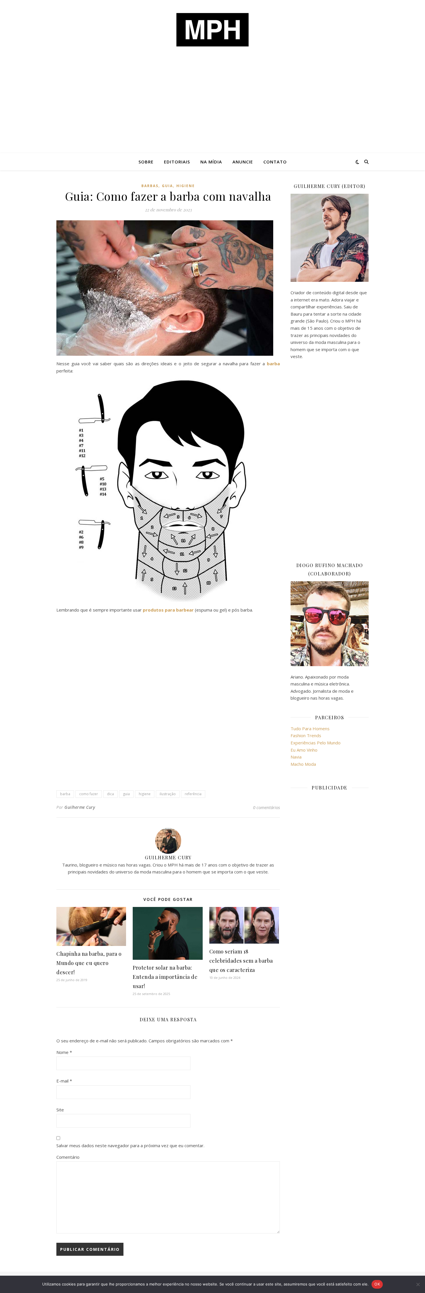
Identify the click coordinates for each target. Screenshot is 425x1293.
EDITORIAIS (177, 162)
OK (377, 1284)
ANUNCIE (242, 162)
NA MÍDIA (211, 162)
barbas (149, 185)
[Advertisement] (212, 109)
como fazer (88, 793)
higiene (185, 185)
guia (167, 185)
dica (110, 793)
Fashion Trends (306, 735)
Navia (296, 757)
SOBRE (146, 162)
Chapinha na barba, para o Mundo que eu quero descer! (89, 963)
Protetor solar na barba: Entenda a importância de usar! (165, 977)
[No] (418, 1284)
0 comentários (266, 807)
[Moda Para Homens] (212, 29)
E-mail (64, 1081)
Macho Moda (303, 764)
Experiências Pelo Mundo (316, 743)
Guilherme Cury (79, 807)
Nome (64, 1052)
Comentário (68, 1157)
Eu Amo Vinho (304, 750)
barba (65, 793)
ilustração (168, 793)
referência (193, 793)
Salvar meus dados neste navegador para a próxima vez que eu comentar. (130, 1145)
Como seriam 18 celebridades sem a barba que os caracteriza (241, 960)
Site (60, 1110)
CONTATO (275, 162)
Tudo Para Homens (310, 728)
